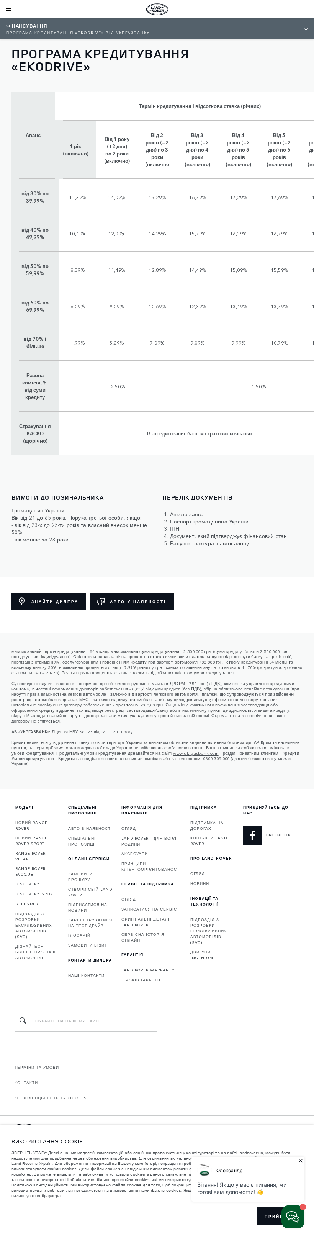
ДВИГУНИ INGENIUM (201, 954)
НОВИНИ (199, 883)
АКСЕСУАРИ (134, 853)
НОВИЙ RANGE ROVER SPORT (31, 840)
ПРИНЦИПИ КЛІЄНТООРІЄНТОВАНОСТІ (151, 866)
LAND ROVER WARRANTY (148, 970)
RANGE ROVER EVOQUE (30, 871)
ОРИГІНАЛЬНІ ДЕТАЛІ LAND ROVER (145, 921)
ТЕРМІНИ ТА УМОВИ (37, 1067)
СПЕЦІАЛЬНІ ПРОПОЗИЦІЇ (82, 841)
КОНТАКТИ (26, 1082)
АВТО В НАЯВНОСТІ (90, 828)
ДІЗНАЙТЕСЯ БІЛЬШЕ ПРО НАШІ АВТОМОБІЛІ (36, 952)
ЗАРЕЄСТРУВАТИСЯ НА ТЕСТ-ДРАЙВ (90, 922)
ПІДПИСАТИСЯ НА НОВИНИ (87, 907)
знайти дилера (54, 601)
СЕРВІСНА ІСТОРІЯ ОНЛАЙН (142, 937)
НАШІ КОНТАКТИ (86, 975)
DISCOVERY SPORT (35, 893)
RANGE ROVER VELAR (30, 856)
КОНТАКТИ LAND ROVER (208, 840)
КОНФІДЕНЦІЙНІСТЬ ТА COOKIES (51, 1098)
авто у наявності (138, 601)
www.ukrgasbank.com (195, 753)
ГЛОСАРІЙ (79, 935)
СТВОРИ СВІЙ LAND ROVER (90, 892)
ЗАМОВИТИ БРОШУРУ (80, 876)
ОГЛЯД (128, 828)
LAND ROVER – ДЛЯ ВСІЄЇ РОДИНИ (149, 841)
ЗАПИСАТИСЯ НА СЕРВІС (149, 909)
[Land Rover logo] (157, 9)
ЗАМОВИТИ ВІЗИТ (87, 945)
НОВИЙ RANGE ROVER (31, 825)
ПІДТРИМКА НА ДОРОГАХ (207, 825)
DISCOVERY (27, 883)
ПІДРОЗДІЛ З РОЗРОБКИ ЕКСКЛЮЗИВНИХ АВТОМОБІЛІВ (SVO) (33, 925)
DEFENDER (26, 903)
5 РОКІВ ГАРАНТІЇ (140, 980)
